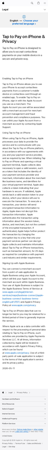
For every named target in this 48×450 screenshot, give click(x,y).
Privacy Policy (7, 443)
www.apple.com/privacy (24, 305)
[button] (32, 3)
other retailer (38, 429)
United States (7, 436)
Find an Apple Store (24, 429)
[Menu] (45, 3)
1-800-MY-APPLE (21, 431)
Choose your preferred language (25, 22)
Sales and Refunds (34, 443)
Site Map (12, 447)
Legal (5, 9)
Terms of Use (20, 443)
